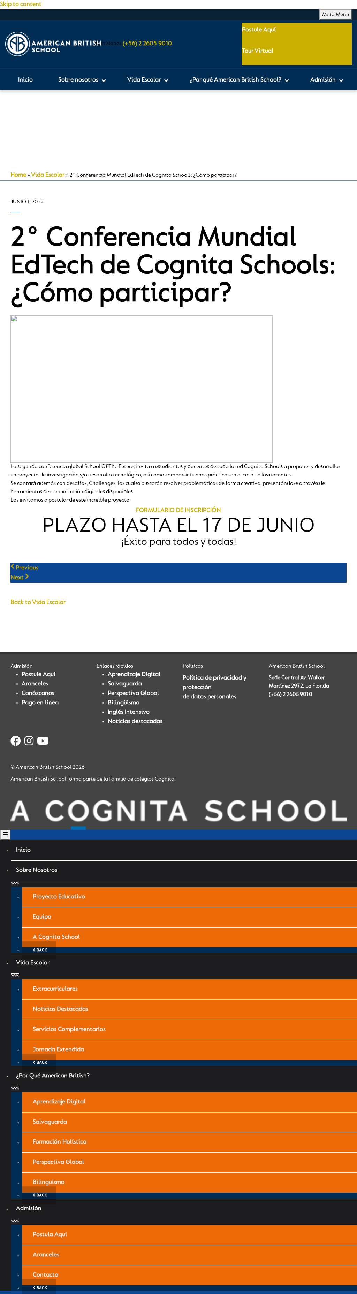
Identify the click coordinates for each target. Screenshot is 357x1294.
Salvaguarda (125, 684)
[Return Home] (53, 44)
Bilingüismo (123, 703)
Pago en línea (40, 703)
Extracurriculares (55, 989)
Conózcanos (38, 693)
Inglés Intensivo (129, 712)
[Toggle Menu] (5, 835)
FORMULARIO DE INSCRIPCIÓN (178, 510)
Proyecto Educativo (59, 897)
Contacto (45, 1275)
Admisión (28, 1209)
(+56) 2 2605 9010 (147, 44)
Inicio (23, 850)
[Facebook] (15, 742)
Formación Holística (59, 1142)
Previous (26, 568)
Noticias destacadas (135, 722)
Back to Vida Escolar (38, 602)
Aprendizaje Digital (134, 675)
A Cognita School (56, 937)
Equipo (42, 917)
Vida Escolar (47, 175)
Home (18, 175)
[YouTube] (43, 742)
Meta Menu (335, 14)
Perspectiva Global (133, 693)
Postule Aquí (259, 30)
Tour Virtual (257, 51)
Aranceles (35, 684)
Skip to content (20, 4)
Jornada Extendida (58, 1050)
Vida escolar (33, 963)
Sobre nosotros (36, 870)
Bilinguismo (48, 1182)
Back (41, 950)
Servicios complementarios (69, 1029)
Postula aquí (50, 1235)
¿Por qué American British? (53, 1076)
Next (17, 578)
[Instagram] (28, 742)
